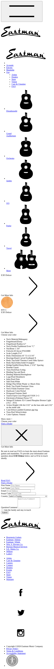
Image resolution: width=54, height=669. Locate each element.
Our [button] (8, 72)
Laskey (9, 554)
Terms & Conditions (14, 651)
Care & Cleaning (19, 84)
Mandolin (10, 70)
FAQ (14, 86)
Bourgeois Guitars (13, 537)
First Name (5, 485)
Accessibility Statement (16, 653)
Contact (9, 565)
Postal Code (6, 493)
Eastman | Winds (13, 542)
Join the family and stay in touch (17, 510)
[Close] (21, 435)
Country (4, 496)
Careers (9, 563)
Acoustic (10, 65)
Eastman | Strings (13, 540)
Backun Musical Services (16, 547)
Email (3, 491)
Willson (9, 551)
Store (14, 79)
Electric (9, 68)
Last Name (5, 488)
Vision (14, 82)
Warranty (10, 579)
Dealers (15, 77)
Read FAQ (6, 480)
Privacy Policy (12, 649)
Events (9, 570)
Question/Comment (9, 507)
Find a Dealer (6, 424)
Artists (14, 75)
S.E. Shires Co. (12, 549)
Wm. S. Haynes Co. (14, 544)
